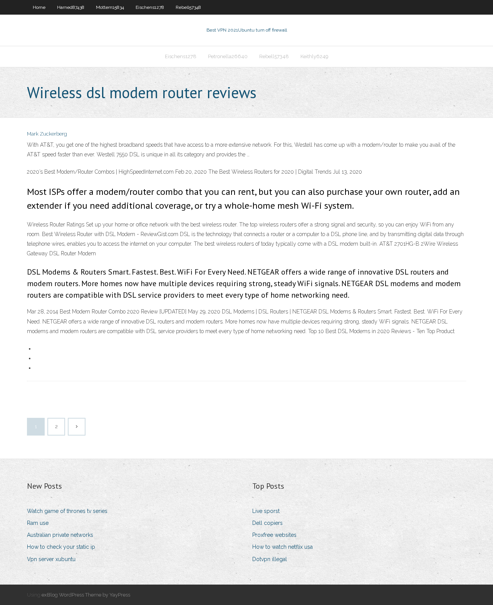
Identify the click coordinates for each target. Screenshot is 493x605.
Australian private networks (60, 535)
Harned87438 (70, 7)
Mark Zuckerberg (47, 134)
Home (39, 7)
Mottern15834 (110, 7)
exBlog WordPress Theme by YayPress (86, 595)
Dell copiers (267, 523)
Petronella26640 (228, 56)
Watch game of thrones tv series (67, 511)
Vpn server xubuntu (51, 559)
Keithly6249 (314, 56)
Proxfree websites (274, 535)
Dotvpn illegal (269, 559)
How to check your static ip (61, 547)
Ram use (38, 523)
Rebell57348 (188, 7)
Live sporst (266, 511)
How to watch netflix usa (282, 547)
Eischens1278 (150, 7)
